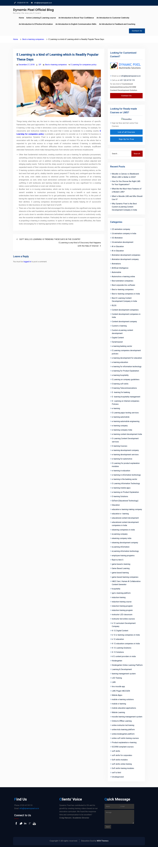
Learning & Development (122, 669)
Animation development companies (126, 255)
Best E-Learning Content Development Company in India (124, 299)
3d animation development (122, 242)
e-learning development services (125, 454)
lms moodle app (118, 686)
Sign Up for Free (126, 139)
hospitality (116, 589)
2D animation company (121, 229)
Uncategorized (118, 777)
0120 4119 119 (22, 3)
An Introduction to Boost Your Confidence (76, 18)
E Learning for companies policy (83, 65)
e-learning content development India (127, 434)
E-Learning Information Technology (126, 483)
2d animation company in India (124, 233)
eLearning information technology (125, 551)
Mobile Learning (118, 712)
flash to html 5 (117, 560)
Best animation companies (122, 281)
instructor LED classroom (122, 614)
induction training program (122, 606)
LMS (114, 682)
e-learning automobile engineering (125, 421)
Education (116, 505)
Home (21, 18)
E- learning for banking (121, 392)
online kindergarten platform (123, 734)
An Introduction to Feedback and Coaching (117, 24)
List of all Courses (126, 132)
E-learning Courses (119, 446)
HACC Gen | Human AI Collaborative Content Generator (126, 583)
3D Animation (117, 238)
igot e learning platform (121, 593)
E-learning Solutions (120, 496)
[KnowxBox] (126, 119)
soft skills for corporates (122, 755)
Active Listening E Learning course (41, 18)
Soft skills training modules (123, 768)
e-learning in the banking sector (124, 479)
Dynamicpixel (117, 342)
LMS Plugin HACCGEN (121, 691)
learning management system (124, 674)
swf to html (116, 772)
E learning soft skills (120, 384)
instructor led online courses (123, 619)
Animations (116, 264)
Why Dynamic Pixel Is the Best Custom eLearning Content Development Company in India (124, 207)
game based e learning (121, 564)
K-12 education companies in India (126, 643)
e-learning (116, 408)
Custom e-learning (119, 326)
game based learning (120, 573)
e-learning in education (121, 471)
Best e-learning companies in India (126, 294)
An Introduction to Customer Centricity (113, 18)
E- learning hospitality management (126, 397)
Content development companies (125, 310)
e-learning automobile (120, 417)
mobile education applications (124, 708)
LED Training (117, 678)
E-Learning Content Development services (125, 440)
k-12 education (118, 639)
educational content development (125, 518)
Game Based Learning (121, 568)
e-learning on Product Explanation (125, 492)
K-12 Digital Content (120, 631)
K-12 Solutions (118, 652)
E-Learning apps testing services (125, 413)
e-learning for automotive (122, 459)
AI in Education (118, 246)
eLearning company (120, 534)
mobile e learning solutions (123, 699)
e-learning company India (122, 430)
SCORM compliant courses (123, 747)
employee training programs (123, 555)
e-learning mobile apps (121, 488)
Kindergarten (117, 661)
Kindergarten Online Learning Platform (127, 665)
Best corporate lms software (123, 285)
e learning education (120, 362)
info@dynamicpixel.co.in (43, 3)
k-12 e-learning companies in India (126, 635)
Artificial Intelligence (120, 268)
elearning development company (125, 542)
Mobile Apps (117, 695)
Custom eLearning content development (122, 331)
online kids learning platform (123, 729)
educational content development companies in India (125, 523)
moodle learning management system (127, 717)
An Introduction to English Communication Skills (76, 24)
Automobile (116, 272)
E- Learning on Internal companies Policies (125, 402)
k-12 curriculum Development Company (124, 624)
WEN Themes (102, 841)
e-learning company (120, 426)
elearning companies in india (123, 530)
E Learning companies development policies (126, 352)
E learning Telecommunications (124, 388)
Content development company (124, 321)
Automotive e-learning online (123, 276)
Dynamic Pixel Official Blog (33, 10)
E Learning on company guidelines (125, 379)
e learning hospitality (120, 375)
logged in (27, 262)
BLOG (114, 305)
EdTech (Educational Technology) (125, 501)
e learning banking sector (122, 346)
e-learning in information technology (126, 475)
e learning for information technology (126, 366)
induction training (118, 597)
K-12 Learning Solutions (121, 648)
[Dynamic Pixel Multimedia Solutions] (126, 66)
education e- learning (120, 514)
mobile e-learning (119, 704)
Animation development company (125, 259)
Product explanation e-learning (124, 742)
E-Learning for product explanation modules (126, 464)
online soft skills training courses (125, 738)
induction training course (122, 602)
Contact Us (137, 31)
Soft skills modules (120, 760)
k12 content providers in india (124, 656)
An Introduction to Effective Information (36, 24)
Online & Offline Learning (122, 721)
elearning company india (121, 538)
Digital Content (118, 338)
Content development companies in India (126, 315)
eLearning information (120, 547)
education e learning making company (127, 509)
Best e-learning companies (56, 65)
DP (40, 65)
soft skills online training (122, 764)
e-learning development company (125, 450)
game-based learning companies (125, 577)
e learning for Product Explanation (125, 371)
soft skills (116, 751)
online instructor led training (123, 725)
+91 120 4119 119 (127, 80)
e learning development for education (127, 358)
